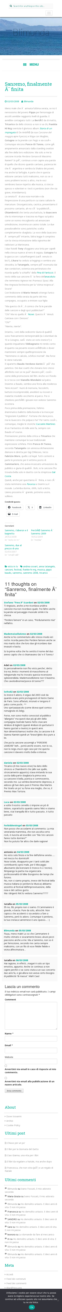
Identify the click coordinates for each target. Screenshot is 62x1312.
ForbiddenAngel (13, 825)
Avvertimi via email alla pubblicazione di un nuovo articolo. (29, 1083)
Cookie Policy (13, 1125)
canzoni (9, 569)
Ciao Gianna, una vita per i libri (22, 1155)
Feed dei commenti (16, 1283)
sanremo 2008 (30, 572)
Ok (31, 1307)
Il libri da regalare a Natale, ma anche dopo (29, 1161)
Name (8, 1033)
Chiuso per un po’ (16, 1142)
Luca (6, 802)
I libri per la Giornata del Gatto (23, 1149)
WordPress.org (14, 1287)
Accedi (9, 1274)
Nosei (31, 314)
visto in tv (13, 566)
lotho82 (8, 691)
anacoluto (50, 276)
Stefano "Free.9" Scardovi (18, 602)
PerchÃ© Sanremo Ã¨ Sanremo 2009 (42, 532)
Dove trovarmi (13, 1116)
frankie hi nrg (29, 569)
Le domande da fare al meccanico (36, 1234)
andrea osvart (30, 566)
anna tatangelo (47, 566)
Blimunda (31, 32)
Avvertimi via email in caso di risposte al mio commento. (30, 1071)
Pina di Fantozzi (45, 272)
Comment (10, 999)
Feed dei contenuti (16, 1278)
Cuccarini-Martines (45, 423)
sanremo (17, 572)
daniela (8, 762)
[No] (58, 1300)
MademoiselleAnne (15, 633)
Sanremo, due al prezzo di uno (13, 547)
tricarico (43, 572)
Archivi (9, 1120)
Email (8, 1045)
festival (17, 569)
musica (41, 569)
